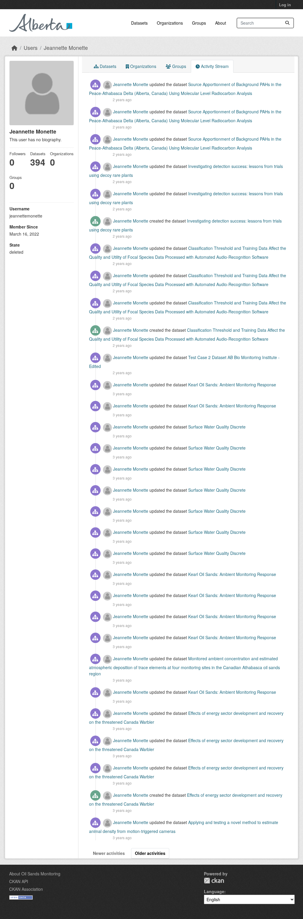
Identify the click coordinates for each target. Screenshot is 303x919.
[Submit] (287, 23)
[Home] (14, 47)
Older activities (150, 853)
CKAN (214, 880)
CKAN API (18, 881)
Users (31, 47)
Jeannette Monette (66, 47)
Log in (285, 4)
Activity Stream (214, 66)
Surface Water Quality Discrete (217, 427)
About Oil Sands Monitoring (34, 874)
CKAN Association (26, 889)
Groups (199, 23)
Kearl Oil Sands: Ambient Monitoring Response (232, 385)
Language (214, 891)
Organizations (170, 23)
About (220, 23)
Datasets (139, 23)
